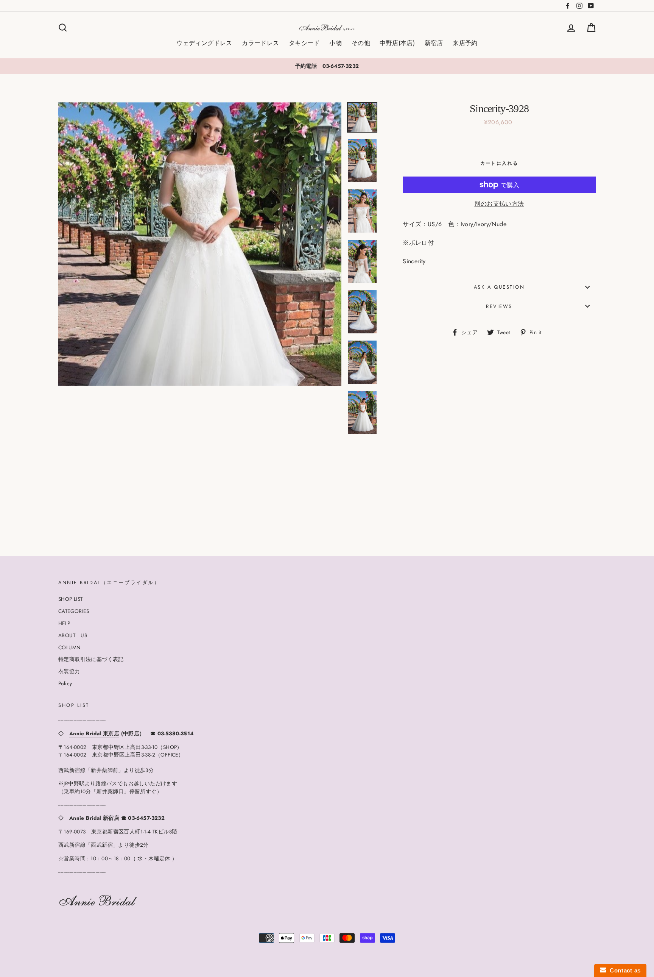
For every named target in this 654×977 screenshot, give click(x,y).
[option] (327, 66)
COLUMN (69, 647)
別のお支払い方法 (499, 203)
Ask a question (499, 287)
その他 (361, 43)
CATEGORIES (73, 611)
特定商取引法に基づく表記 (91, 659)
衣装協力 (69, 671)
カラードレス (260, 43)
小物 (335, 43)
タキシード (304, 43)
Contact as (623, 970)
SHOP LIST (70, 599)
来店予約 (465, 43)
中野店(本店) (397, 43)
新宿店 (434, 43)
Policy (65, 683)
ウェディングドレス (204, 43)
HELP (64, 623)
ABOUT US (72, 635)
